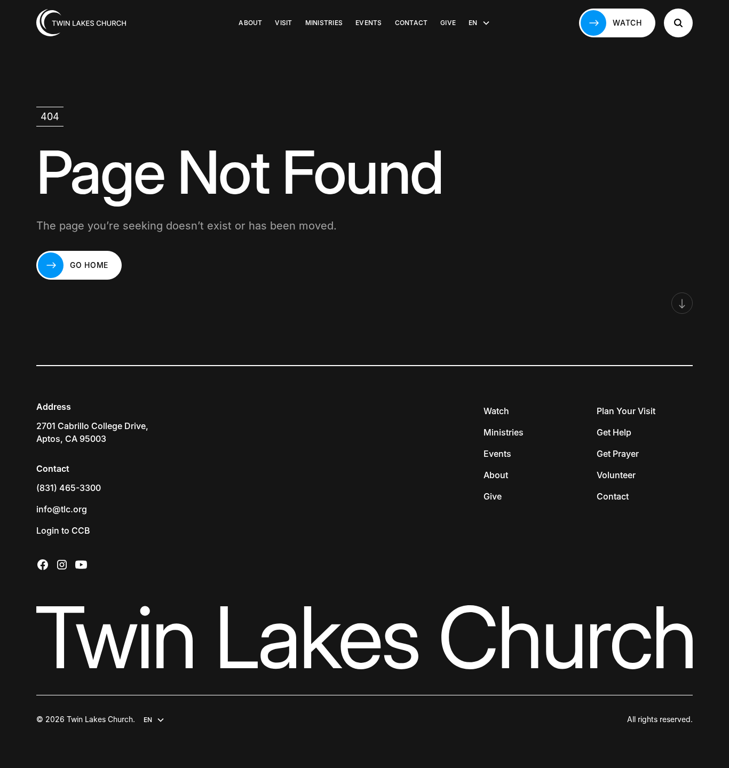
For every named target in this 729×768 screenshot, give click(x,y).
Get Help (614, 432)
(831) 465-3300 (68, 487)
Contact (411, 23)
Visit (283, 23)
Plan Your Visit (626, 411)
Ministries (324, 23)
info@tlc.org (61, 509)
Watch (496, 411)
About (250, 23)
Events (368, 23)
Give (448, 23)
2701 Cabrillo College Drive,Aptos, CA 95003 (92, 432)
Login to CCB (63, 530)
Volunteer (616, 475)
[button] (479, 23)
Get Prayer (618, 453)
